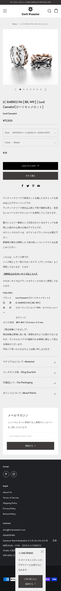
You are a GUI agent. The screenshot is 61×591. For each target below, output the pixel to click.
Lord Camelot (10, 113)
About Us (7, 492)
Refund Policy (9, 513)
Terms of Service (11, 497)
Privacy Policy (9, 508)
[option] (30, 57)
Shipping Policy (10, 503)
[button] (20, 89)
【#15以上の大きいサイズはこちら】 (20, 273)
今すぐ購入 (30, 175)
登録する (29, 446)
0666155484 (9, 535)
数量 (5, 152)
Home (14, 24)
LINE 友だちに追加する (30, 581)
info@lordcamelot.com (14, 529)
